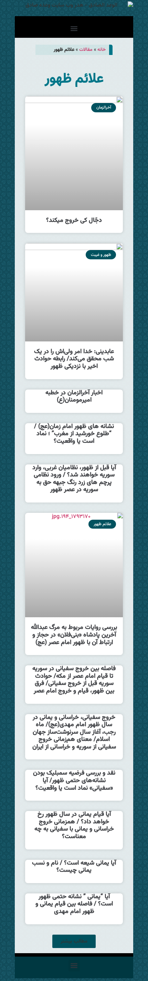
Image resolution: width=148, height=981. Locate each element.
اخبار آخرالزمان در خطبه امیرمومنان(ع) (74, 396)
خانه (101, 49)
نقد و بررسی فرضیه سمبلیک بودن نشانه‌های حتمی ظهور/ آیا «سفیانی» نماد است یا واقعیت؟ (74, 780)
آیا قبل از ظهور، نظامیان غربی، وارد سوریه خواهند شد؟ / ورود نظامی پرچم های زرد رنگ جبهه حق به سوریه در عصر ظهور (74, 479)
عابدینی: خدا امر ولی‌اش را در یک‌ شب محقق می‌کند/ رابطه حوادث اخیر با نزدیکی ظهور (74, 359)
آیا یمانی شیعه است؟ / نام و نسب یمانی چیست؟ (74, 867)
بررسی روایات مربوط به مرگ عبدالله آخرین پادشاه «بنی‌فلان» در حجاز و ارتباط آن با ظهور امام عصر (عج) (74, 635)
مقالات (86, 49)
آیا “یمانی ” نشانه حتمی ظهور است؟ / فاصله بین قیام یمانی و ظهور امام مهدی (74, 904)
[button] (74, 28)
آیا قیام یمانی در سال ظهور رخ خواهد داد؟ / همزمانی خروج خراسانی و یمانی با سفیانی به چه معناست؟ (74, 826)
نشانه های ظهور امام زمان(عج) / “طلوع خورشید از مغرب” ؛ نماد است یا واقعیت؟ (74, 434)
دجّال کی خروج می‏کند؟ (74, 220)
